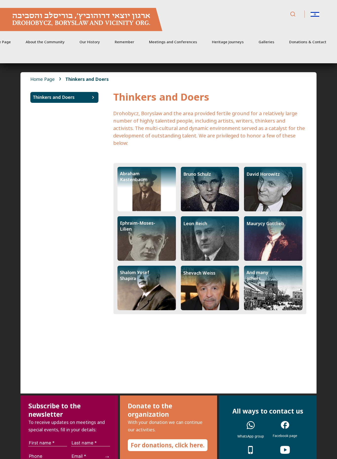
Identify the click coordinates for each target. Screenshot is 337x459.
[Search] (292, 14)
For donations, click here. (168, 445)
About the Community (45, 41)
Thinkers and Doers (54, 97)
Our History (89, 41)
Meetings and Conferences (173, 41)
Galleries (266, 41)
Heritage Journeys (228, 41)
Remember (124, 41)
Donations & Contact (307, 41)
